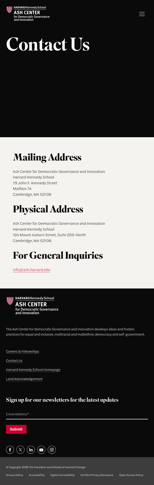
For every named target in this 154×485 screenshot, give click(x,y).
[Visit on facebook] (10, 450)
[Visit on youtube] (41, 450)
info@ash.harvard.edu (31, 269)
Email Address (13, 409)
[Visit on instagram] (52, 450)
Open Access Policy (131, 475)
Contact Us (14, 360)
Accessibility (36, 475)
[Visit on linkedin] (31, 450)
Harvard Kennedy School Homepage (33, 369)
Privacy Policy (14, 475)
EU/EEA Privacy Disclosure (97, 475)
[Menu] (142, 14)
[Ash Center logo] (28, 13)
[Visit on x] (20, 450)
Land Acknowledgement (24, 378)
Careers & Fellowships (22, 351)
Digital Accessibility (62, 475)
